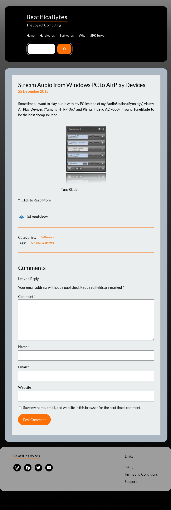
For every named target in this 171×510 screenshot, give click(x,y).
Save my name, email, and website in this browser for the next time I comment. (82, 407)
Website (24, 387)
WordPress (101, 497)
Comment (26, 296)
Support (131, 481)
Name (24, 347)
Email (23, 367)
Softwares (47, 237)
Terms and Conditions (141, 474)
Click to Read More (36, 200)
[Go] (64, 49)
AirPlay (35, 243)
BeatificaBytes (46, 16)
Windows (47, 243)
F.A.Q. (129, 467)
